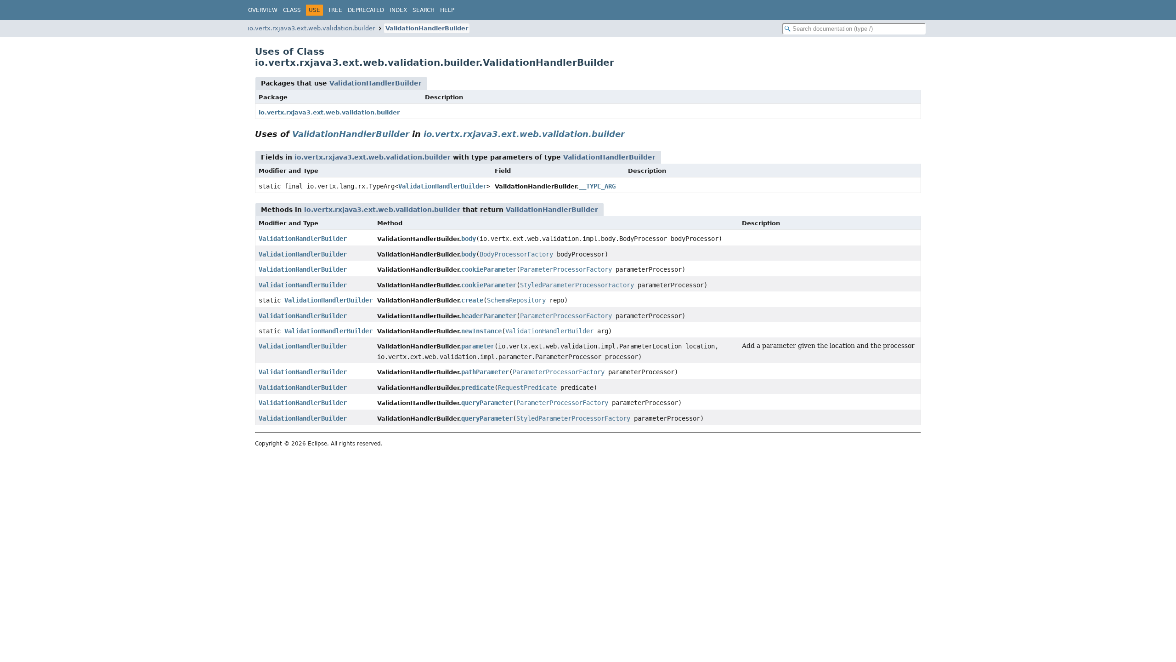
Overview (262, 10)
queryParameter (487, 402)
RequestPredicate (527, 387)
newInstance (481, 331)
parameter (477, 346)
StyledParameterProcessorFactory (577, 285)
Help (447, 10)
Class (292, 10)
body (468, 238)
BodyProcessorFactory (516, 254)
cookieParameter (488, 269)
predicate (477, 387)
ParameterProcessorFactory (566, 269)
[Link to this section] (631, 134)
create (472, 300)
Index (398, 10)
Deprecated (366, 10)
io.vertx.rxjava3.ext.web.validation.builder (311, 28)
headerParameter (488, 316)
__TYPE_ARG (597, 186)
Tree (335, 10)
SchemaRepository (516, 300)
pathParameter (485, 372)
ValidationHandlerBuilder (426, 28)
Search (424, 10)
